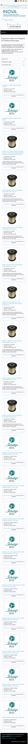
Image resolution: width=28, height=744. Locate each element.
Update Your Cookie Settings (9, 738)
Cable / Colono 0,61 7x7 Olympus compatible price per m (12, 341)
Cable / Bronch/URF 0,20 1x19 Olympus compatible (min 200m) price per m (12, 303)
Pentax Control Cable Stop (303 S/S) (13, 717)
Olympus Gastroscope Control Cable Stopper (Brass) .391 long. (13, 685)
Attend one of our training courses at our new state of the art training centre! (14, 6)
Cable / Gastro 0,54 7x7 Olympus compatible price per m (12, 416)
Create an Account (7, 95)
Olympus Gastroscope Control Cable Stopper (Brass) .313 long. (13, 652)
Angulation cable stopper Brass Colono (11, 85)
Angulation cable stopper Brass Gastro (11, 119)
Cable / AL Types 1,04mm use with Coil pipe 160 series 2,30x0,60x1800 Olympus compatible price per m (13, 153)
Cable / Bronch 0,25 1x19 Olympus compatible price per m (12, 191)
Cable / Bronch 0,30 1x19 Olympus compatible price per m (12, 228)
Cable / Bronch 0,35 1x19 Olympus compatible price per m (12, 265)
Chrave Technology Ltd (15, 736)
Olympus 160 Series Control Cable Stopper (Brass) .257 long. (12, 453)
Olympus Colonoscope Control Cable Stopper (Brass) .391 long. (13, 552)
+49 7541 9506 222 (15, 26)
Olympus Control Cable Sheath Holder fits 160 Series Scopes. (13, 585)
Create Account (11, 24)
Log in (19, 24)
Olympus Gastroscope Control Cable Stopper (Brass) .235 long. (13, 618)
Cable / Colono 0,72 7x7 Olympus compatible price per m (12, 378)
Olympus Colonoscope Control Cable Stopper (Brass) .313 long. (13, 519)
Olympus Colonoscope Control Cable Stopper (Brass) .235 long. (13, 486)
